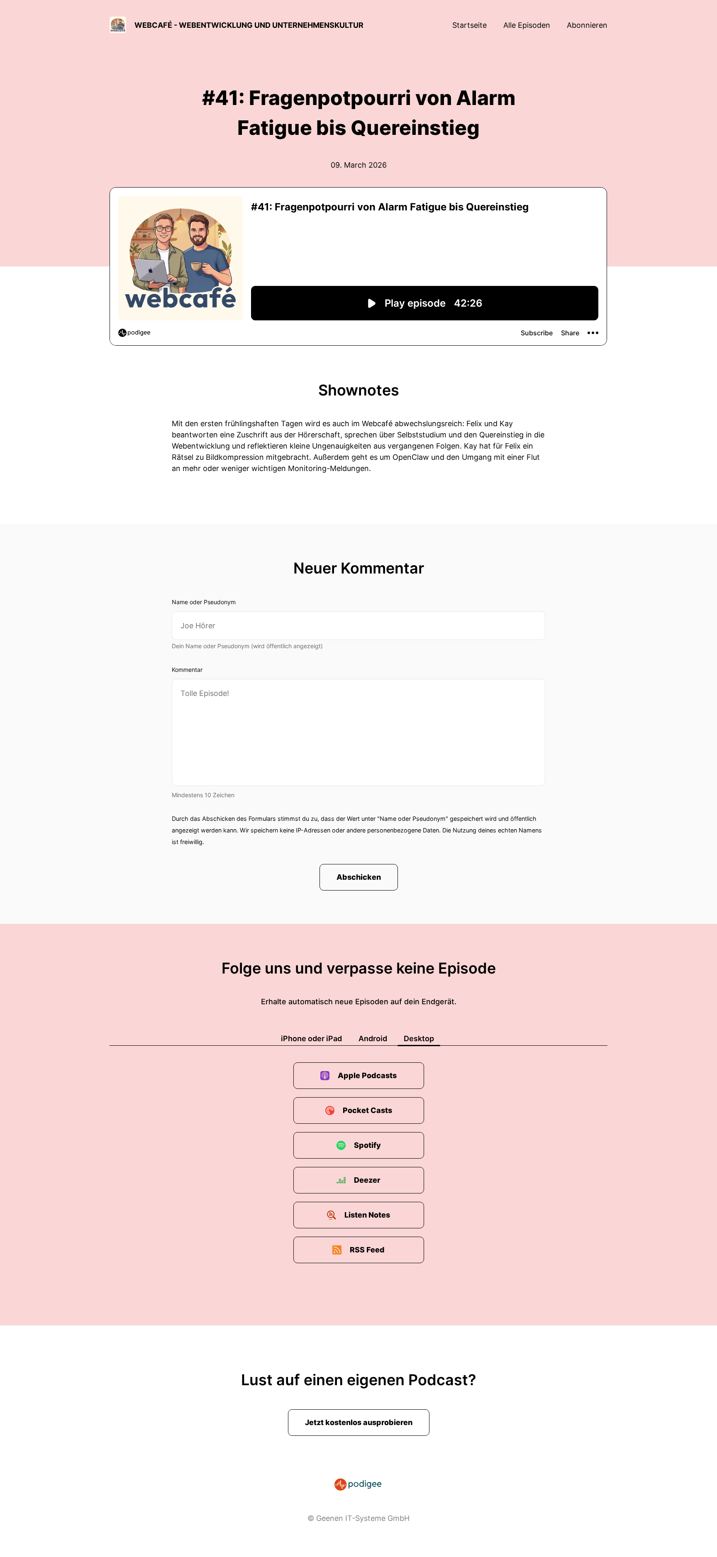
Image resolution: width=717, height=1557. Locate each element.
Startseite (469, 25)
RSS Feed (367, 1249)
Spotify (367, 1145)
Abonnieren (587, 25)
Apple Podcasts (367, 1075)
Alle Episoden (526, 25)
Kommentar (187, 669)
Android (372, 1038)
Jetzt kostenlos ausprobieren (358, 1422)
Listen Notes (367, 1214)
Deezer (367, 1180)
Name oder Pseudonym (204, 601)
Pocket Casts (367, 1110)
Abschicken (359, 877)
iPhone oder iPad (311, 1038)
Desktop (419, 1038)
